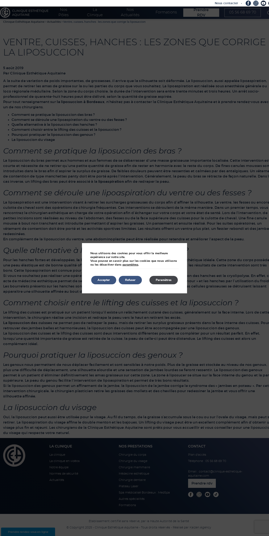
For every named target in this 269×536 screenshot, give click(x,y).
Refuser (130, 280)
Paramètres (163, 280)
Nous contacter (226, 3)
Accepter (104, 280)
